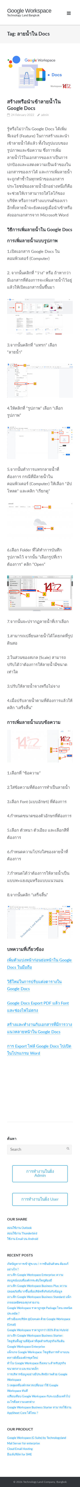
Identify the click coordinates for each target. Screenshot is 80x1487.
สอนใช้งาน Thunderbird (22, 1233)
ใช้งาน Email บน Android (22, 1239)
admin (45, 115)
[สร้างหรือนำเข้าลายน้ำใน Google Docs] (40, 72)
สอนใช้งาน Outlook (19, 1228)
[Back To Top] (67, 1474)
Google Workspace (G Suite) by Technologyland (36, 1438)
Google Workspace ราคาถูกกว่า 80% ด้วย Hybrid (37, 1330)
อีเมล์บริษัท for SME (19, 1454)
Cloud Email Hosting (20, 1449)
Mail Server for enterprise (23, 1443)
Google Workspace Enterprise (26, 1346)
